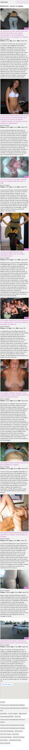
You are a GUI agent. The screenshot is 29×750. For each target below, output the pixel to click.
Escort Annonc (19, 731)
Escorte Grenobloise (6, 737)
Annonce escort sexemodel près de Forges (12, 725)
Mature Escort (23, 713)
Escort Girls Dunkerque (6, 731)
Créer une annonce (22, 2)
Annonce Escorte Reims (7, 716)
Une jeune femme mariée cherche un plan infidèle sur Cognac (14, 464)
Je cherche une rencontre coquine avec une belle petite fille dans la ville (13, 181)
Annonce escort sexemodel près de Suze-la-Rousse (12, 721)
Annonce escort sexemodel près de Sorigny (12, 728)
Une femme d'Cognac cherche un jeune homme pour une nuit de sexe (14, 642)
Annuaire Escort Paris (15, 740)
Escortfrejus (3, 713)
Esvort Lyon (15, 734)
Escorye (2, 702)
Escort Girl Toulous (5, 734)
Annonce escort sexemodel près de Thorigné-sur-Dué (14, 709)
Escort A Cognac (13, 713)
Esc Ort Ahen (4, 740)
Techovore (4, 2)
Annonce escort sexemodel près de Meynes (12, 705)
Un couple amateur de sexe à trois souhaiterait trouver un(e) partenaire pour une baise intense (14, 395)
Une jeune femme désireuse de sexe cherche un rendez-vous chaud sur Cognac (14, 535)
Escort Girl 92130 (5, 743)
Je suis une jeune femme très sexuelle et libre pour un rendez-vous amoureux (12, 254)
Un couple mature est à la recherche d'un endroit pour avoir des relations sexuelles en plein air (14, 322)
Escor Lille (18, 716)
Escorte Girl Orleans (18, 737)
